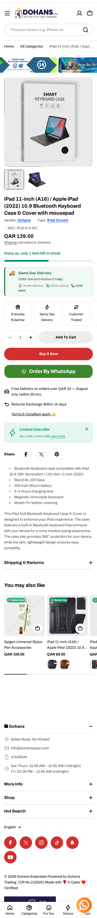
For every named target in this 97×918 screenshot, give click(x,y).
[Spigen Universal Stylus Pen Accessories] (24, 615)
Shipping (10, 242)
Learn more (57, 436)
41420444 (19, 757)
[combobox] (48, 30)
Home (9, 46)
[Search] (86, 30)
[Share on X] (41, 454)
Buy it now (48, 354)
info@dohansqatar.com (30, 748)
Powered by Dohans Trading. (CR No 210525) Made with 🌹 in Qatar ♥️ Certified (45, 882)
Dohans (24, 220)
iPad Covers (57, 220)
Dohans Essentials (32, 876)
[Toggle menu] (7, 13)
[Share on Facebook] (26, 454)
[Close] (87, 429)
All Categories (31, 46)
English (10, 827)
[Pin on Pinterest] (57, 454)
